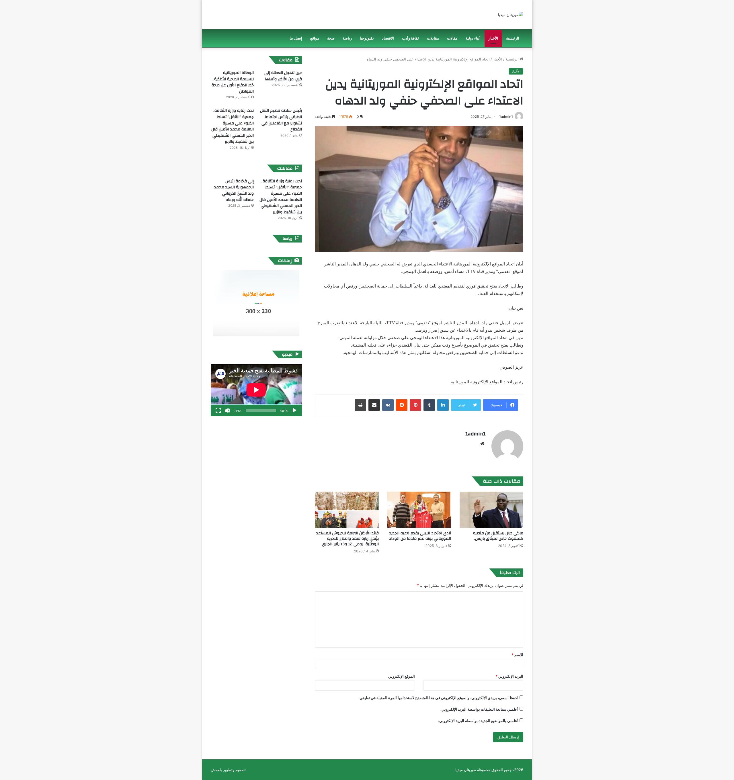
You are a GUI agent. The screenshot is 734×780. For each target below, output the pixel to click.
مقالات (452, 38)
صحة (331, 38)
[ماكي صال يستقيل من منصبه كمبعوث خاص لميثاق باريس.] (491, 509)
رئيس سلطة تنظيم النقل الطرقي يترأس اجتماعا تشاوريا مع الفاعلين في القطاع (281, 120)
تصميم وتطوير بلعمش (228, 769)
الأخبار (493, 38)
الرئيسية (512, 38)
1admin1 (506, 116)
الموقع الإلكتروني (401, 676)
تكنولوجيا (367, 38)
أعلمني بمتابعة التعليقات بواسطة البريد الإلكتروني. (479, 709)
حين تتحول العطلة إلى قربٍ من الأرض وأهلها (283, 76)
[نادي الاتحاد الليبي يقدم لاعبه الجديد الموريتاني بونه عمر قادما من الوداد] (419, 509)
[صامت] (227, 410)
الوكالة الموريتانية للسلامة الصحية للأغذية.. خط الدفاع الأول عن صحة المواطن (233, 82)
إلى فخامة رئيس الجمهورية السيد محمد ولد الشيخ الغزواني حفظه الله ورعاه (234, 190)
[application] (256, 390)
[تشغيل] (294, 410)
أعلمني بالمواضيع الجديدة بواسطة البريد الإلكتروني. (478, 720)
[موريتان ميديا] (510, 14)
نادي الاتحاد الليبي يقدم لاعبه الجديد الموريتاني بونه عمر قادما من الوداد (420, 535)
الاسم (517, 654)
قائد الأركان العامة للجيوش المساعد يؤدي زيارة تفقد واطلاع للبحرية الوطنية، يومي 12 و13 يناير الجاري (347, 538)
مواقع (314, 38)
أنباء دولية (473, 38)
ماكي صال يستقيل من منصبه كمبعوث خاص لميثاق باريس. (498, 535)
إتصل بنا (296, 38)
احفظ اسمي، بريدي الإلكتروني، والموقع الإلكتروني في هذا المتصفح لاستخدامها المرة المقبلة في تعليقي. (438, 697)
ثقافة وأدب (410, 38)
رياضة (347, 38)
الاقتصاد (388, 38)
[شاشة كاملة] (218, 410)
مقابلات (433, 38)
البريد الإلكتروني (509, 676)
